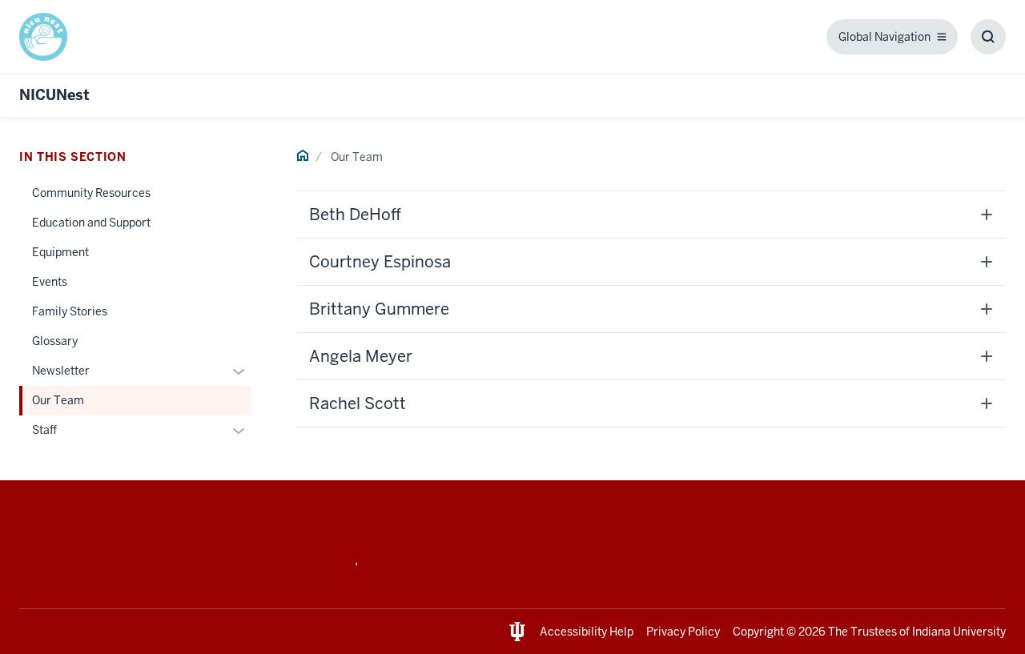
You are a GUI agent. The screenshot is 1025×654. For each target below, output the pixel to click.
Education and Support (91, 222)
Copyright (758, 631)
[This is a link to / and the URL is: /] (49, 37)
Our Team (58, 400)
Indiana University (959, 631)
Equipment (60, 252)
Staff (44, 430)
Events (49, 282)
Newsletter (61, 370)
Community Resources (91, 193)
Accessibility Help (586, 631)
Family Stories (69, 311)
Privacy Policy (683, 631)
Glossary (55, 341)
